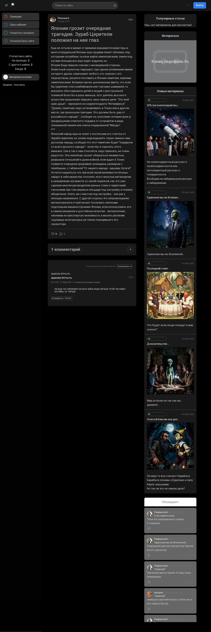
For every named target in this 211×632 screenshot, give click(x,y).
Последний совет (157, 268)
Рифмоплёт (161, 512)
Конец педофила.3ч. (170, 61)
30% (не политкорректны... (163, 105)
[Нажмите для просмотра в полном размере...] (170, 132)
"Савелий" (159, 569)
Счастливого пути (164, 515)
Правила (7, 85)
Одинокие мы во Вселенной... (171, 542)
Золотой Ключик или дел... (163, 419)
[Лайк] (52, 234)
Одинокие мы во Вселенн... (163, 197)
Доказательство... (158, 343)
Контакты (19, 85)
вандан (159, 592)
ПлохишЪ (63, 18)
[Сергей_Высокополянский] (157, 100)
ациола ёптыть (61, 277)
